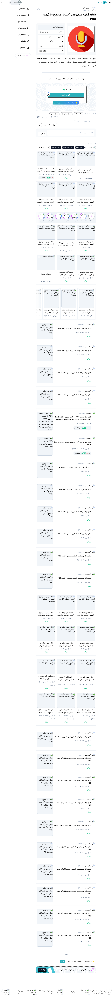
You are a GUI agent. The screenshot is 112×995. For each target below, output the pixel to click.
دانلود (86, 113)
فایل (92, 113)
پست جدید (91, 221)
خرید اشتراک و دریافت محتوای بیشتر (64, 103)
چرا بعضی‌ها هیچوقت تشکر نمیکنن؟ (46, 992)
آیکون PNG (78, 113)
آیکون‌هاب (86, 9)
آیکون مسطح (54, 113)
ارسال (43, 134)
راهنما (43, 969)
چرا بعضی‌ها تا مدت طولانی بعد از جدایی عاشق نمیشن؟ (98, 992)
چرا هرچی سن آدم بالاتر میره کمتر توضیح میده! (19, 992)
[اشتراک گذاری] (49, 125)
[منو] (110, 2)
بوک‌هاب (85, 413)
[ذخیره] (44, 125)
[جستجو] (6, 2)
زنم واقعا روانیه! (75, 992)
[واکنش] (39, 125)
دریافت (57, 95)
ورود (62, 961)
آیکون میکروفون (66, 113)
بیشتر (66, 954)
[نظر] (54, 125)
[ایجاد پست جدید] (91, 216)
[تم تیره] (2, 2)
